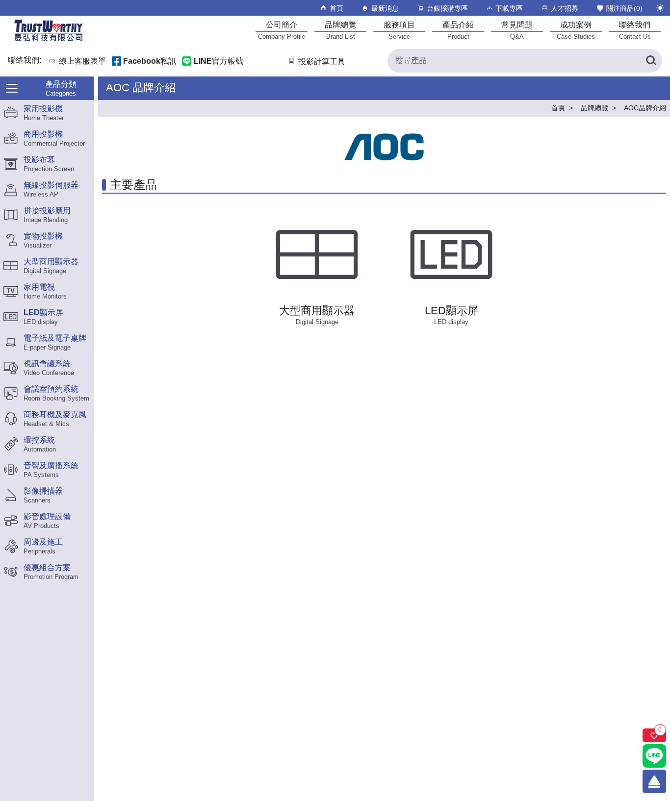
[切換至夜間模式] (660, 8)
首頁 (336, 8)
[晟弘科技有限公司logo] (48, 40)
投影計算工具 (321, 61)
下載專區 (509, 8)
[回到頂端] (654, 781)
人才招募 (564, 8)
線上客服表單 (82, 61)
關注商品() (624, 8)
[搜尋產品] (650, 61)
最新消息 (385, 8)
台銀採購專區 (447, 8)
